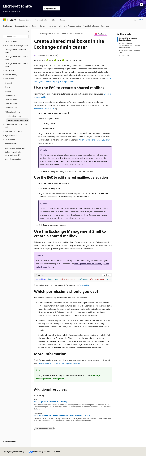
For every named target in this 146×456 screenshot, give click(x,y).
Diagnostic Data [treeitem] (11, 144)
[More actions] (110, 34)
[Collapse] (28, 32)
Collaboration (61, 34)
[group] (73, 279)
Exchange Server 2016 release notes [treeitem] (16, 64)
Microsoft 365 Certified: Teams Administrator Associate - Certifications (62, 415)
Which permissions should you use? (94, 140)
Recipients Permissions (44, 108)
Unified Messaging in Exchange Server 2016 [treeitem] (13, 153)
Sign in (140, 20)
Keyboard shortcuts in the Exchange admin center (59, 363)
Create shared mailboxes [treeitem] (18, 120)
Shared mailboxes (76, 34)
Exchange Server (46, 34)
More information (125, 55)
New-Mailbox (84, 285)
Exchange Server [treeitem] (11, 41)
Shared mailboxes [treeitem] (15, 116)
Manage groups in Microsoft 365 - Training (50, 402)
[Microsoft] (4, 19)
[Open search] (134, 20)
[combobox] (16, 36)
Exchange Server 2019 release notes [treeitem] (16, 57)
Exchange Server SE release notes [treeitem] (15, 50)
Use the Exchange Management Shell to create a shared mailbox (130, 45)
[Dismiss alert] (141, 4)
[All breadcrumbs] (36, 34)
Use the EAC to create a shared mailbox (128, 39)
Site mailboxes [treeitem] (11, 104)
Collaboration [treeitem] (11, 99)
